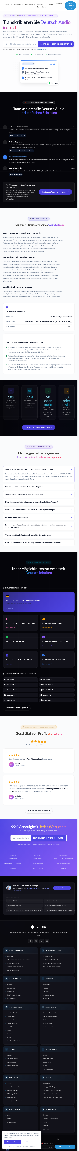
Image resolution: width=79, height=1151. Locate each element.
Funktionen (10, 956)
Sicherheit (46, 1129)
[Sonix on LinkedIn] (41, 941)
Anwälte (9, 1030)
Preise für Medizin (48, 1027)
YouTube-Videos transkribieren (52, 967)
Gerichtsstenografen (13, 1034)
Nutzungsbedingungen (47, 1147)
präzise (62, 932)
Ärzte (44, 1020)
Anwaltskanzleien (12, 1027)
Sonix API (9, 1055)
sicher (39, 935)
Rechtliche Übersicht (12, 1013)
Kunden (9, 1118)
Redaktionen (10, 991)
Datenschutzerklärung (15, 1146)
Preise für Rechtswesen (13, 1041)
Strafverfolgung (11, 1016)
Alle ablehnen (30, 1142)
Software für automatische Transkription (18, 960)
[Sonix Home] (1, 5)
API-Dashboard (11, 1062)
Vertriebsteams (11, 998)
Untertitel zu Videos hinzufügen (52, 963)
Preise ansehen (41, 49)
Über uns (45, 1115)
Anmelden (59, 4)
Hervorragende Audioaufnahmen (53, 1097)
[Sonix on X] (36, 941)
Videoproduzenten (48, 995)
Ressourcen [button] (29, 4)
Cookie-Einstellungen (29, 1146)
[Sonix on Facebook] (30, 941)
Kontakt (45, 1125)
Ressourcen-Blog (11, 1097)
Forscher (45, 988)
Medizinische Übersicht (50, 1013)
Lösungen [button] (17, 4)
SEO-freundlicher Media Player (52, 960)
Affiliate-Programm (12, 1065)
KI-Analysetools (47, 956)
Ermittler (9, 1037)
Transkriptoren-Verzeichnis (14, 1101)
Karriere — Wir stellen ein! (50, 1118)
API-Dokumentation (12, 1058)
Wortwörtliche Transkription (15, 967)
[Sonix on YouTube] (47, 941)
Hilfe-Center (31, 888)
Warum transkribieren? (50, 1094)
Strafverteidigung (12, 1023)
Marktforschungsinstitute (14, 995)
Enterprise (10, 984)
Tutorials (38, 888)
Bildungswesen (11, 988)
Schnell (56, 932)
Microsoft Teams (48, 1058)
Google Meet (47, 1062)
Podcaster (46, 991)
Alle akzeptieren (12, 1142)
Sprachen (9, 1083)
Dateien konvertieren (41, 6)
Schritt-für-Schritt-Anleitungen (52, 1090)
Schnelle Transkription (13, 963)
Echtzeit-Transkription (13, 970)
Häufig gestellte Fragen (49, 1087)
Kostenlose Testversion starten (56, 44)
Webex (45, 1065)
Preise (51, 4)
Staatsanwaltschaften (13, 1020)
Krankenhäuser (47, 1023)
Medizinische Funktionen (50, 1016)
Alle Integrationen (48, 1069)
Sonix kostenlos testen (70, 6)
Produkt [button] (7, 4)
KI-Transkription (48, 932)
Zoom (45, 1055)
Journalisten (46, 984)
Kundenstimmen (11, 1122)
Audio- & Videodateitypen (14, 1087)
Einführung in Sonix (12, 1094)
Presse (45, 1122)
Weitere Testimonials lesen (38, 811)
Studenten (46, 998)
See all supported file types (16, 708)
